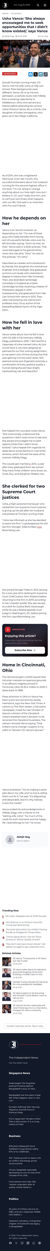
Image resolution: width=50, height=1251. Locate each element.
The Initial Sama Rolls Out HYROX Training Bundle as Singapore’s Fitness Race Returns (26, 931)
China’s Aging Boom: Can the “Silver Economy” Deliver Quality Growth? (24, 938)
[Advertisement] (25, 146)
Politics (13, 1199)
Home (5, 13)
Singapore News (19, 1073)
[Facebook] (10, 1243)
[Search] (38, 5)
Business (15, 1136)
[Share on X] (35, 74)
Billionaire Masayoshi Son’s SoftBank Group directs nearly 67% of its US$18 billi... (23, 1149)
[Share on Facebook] (30, 74)
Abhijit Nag (9, 36)
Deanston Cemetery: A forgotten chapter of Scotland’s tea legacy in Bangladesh (25, 1223)
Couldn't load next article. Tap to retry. (25, 1026)
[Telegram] (39, 1243)
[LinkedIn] (28, 1243)
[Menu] (45, 5)
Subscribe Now (23, 650)
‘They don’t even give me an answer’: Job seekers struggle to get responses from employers (25, 945)
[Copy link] (45, 74)
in (30, 463)
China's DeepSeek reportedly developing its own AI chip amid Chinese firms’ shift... (24, 1172)
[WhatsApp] (33, 1243)
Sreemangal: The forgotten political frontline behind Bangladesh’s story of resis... (22, 1086)
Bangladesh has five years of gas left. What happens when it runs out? (25, 1098)
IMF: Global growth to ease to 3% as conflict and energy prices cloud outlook (25, 1161)
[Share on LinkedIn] (40, 74)
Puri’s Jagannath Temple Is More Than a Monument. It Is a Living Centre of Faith (24, 1121)
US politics (16, 13)
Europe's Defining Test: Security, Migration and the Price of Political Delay (24, 1110)
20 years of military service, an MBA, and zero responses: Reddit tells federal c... (25, 1212)
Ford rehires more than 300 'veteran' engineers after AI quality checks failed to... (22, 1184)
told (39, 526)
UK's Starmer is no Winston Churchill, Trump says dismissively (24, 923)
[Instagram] (22, 1243)
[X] (16, 1243)
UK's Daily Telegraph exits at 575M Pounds (25, 916)
